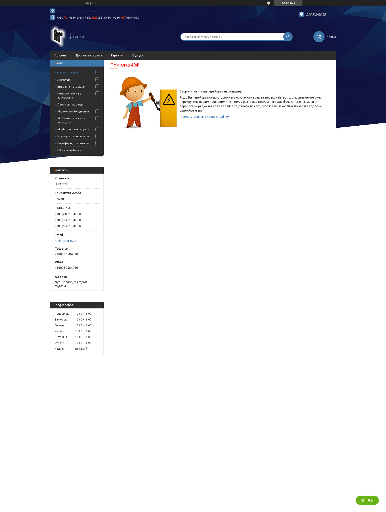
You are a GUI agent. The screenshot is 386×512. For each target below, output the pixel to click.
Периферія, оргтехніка (73, 143)
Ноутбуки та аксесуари (73, 136)
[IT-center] (58, 36)
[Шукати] (288, 36)
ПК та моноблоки (69, 150)
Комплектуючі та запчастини (69, 95)
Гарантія (117, 55)
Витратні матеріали (71, 86)
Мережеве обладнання (73, 111)
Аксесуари (64, 79)
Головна (60, 55)
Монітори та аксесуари (73, 129)
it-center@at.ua (65, 241)
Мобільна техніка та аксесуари (71, 120)
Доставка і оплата (89, 55)
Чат (370, 500)
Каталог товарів (66, 72)
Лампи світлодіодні (70, 104)
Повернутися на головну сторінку (204, 116)
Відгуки (138, 55)
